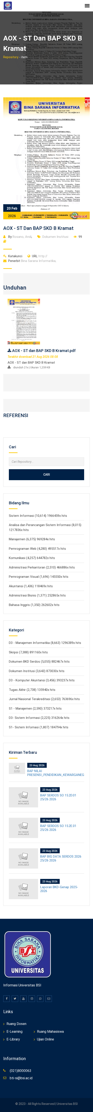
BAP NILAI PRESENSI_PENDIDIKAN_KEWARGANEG (55, 773)
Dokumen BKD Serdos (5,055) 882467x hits (39, 661)
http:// (39, 256)
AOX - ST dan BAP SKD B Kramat (38, 228)
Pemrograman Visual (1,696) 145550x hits (38, 577)
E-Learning (14, 1031)
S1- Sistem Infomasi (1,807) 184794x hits (38, 727)
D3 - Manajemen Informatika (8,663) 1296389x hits (45, 643)
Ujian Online (45, 1039)
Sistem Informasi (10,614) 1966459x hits (38, 516)
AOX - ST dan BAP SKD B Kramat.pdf (43, 350)
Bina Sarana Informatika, (32, 261)
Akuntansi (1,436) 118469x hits (31, 586)
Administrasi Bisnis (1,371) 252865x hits (37, 595)
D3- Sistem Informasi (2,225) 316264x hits (39, 718)
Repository (10, 57)
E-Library (13, 1039)
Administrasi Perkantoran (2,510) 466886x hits (42, 567)
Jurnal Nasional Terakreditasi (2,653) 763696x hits (44, 699)
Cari (46, 474)
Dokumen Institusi (55, 237)
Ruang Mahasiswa (50, 1031)
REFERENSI (15, 415)
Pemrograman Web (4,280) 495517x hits (37, 549)
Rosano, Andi (22, 237)
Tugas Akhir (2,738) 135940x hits (32, 690)
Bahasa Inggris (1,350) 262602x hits (34, 605)
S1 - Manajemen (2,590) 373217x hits (35, 708)
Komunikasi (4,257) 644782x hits (32, 558)
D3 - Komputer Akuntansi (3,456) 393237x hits (42, 680)
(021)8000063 (20, 1071)
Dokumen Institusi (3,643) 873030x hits (36, 671)
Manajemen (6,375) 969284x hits (32, 539)
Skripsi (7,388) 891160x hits (28, 652)
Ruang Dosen (16, 1024)
